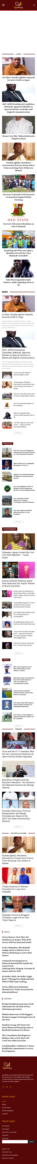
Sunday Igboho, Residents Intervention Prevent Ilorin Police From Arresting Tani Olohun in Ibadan (17, 859)
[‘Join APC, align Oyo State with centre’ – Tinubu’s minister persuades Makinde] (7, 425)
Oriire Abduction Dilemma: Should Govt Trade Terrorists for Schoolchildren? (17, 989)
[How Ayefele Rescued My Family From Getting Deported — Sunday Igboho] (7, 614)
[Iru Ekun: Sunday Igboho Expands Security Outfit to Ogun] (18, 66)
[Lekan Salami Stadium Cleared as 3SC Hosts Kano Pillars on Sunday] (7, 693)
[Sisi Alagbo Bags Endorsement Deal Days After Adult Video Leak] (7, 624)
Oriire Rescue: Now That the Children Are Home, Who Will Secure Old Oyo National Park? (17, 940)
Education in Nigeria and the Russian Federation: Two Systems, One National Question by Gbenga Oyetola (18, 784)
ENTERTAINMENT (9, 529)
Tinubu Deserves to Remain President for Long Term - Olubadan (15, 889)
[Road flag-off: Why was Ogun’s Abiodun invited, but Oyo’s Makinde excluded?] (18, 239)
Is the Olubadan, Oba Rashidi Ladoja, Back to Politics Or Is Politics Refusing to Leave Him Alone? (17, 952)
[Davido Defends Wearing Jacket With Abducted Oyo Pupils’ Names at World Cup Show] (18, 570)
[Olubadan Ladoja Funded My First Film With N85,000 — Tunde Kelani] (18, 541)
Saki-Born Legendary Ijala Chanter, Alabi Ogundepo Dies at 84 (18, 282)
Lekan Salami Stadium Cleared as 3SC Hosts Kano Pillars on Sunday (23, 693)
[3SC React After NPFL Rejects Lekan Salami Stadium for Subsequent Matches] (7, 705)
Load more (18, 433)
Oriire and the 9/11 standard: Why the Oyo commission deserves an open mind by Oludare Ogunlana (18, 754)
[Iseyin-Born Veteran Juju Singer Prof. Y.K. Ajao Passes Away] (7, 645)
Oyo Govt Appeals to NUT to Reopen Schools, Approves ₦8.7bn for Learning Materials (24, 488)
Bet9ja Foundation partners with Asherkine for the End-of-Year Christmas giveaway (18, 1006)
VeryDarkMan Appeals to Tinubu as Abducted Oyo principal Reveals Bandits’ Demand (24, 605)
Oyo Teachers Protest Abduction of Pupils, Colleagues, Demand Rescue (23, 500)
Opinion (18, 729)
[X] (10, 1087)
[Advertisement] (18, 32)
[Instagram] (7, 1087)
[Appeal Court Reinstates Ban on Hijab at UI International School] (7, 477)
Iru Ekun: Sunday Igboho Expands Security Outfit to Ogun (17, 315)
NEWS (5, 292)
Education (7, 443)
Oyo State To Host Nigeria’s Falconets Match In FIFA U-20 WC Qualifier (23, 717)
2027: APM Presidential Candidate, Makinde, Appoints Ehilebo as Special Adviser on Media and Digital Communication (18, 108)
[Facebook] (3, 1087)
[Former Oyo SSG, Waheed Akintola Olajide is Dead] (18, 125)
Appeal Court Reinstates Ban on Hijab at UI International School (23, 476)
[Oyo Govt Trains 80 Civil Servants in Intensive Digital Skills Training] (18, 183)
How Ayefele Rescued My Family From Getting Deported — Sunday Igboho (24, 614)
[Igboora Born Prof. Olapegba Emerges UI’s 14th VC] (7, 465)
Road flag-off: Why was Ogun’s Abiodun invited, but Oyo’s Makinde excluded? (18, 253)
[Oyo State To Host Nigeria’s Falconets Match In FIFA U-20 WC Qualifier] (7, 717)
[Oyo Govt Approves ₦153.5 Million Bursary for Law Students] (7, 513)
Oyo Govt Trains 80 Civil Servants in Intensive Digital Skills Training (18, 197)
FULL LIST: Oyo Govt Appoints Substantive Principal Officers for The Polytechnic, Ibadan (24, 452)
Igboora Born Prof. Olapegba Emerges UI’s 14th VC (23, 464)
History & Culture (18, 833)
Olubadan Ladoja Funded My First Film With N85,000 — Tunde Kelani (18, 555)
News (4, 311)
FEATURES (7, 999)
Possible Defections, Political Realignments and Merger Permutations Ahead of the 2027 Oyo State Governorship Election (16, 816)
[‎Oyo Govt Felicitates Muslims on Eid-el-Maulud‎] (18, 213)
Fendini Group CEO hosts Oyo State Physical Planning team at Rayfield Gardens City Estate (17, 1027)
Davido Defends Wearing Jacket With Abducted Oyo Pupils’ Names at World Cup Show (18, 583)
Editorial (7, 932)
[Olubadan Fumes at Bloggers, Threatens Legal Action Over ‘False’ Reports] (18, 904)
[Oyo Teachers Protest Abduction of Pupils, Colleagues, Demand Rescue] (7, 501)
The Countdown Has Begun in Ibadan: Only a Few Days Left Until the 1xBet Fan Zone (16, 1038)
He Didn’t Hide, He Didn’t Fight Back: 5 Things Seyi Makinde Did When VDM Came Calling (18, 979)
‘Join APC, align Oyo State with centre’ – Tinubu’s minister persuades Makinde (23, 425)
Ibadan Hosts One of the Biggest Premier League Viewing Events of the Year (18, 1017)
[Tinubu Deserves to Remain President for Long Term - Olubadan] (18, 875)
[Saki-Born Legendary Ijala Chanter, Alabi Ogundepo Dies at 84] (18, 269)
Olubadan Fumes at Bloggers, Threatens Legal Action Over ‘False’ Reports (16, 917)
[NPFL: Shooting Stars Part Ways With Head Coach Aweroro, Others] (7, 669)
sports (6, 660)
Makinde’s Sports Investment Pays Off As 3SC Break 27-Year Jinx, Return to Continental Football (23, 681)
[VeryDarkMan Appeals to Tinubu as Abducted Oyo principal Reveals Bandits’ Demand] (7, 605)
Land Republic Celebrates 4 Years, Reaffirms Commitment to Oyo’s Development (18, 1048)
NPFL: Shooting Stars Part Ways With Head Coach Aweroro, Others (22, 669)
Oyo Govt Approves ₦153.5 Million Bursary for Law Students (22, 512)
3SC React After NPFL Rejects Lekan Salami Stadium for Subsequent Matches (23, 705)
